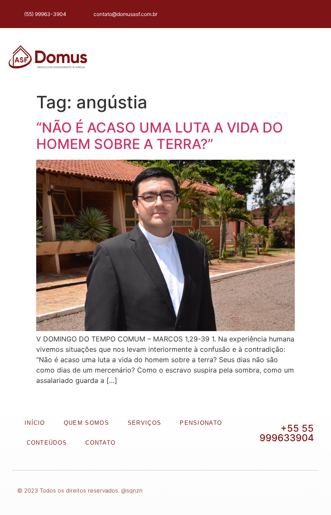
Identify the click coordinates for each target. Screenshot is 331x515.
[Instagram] (297, 14)
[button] (302, 58)
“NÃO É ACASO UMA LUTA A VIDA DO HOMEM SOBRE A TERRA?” (159, 135)
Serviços (144, 423)
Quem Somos (86, 423)
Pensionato (201, 423)
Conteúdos (47, 442)
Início (35, 423)
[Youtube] (314, 14)
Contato (100, 442)
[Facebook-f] (280, 14)
